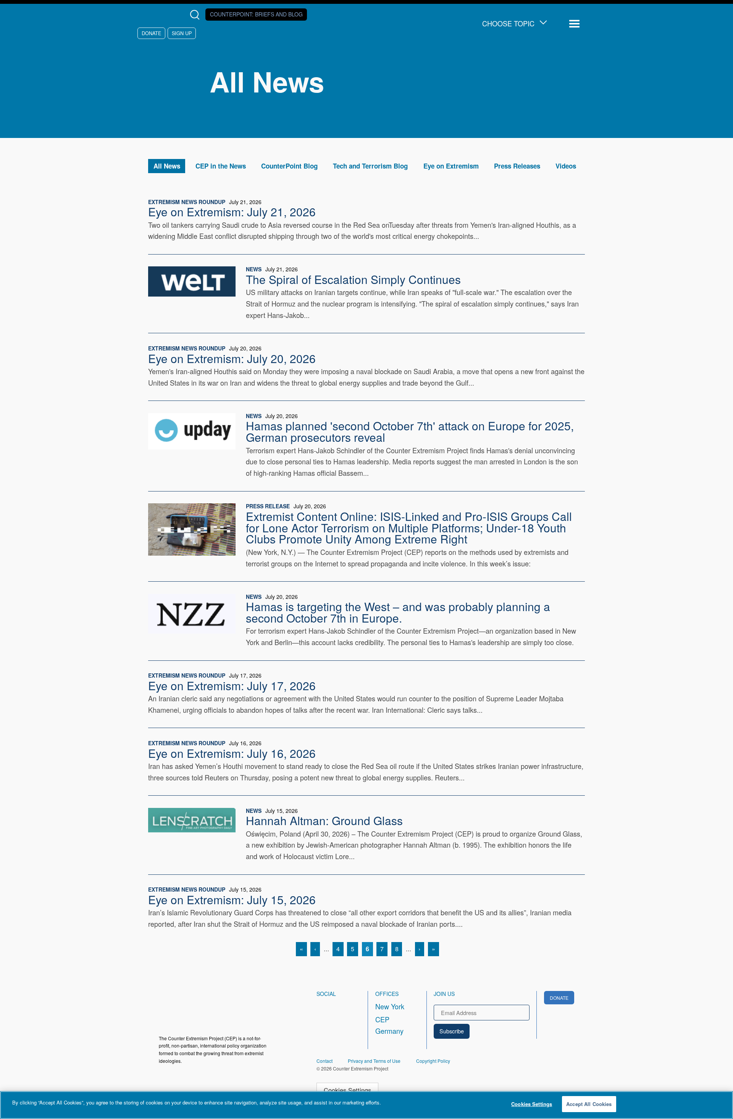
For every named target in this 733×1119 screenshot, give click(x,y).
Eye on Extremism (451, 165)
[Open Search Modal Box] (196, 15)
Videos (565, 165)
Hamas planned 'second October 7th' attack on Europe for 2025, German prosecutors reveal (410, 431)
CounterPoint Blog (289, 165)
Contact (324, 1060)
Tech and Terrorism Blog (370, 165)
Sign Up (182, 33)
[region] (366, 1105)
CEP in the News (220, 165)
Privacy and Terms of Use (374, 1060)
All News (166, 165)
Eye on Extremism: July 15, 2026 (232, 899)
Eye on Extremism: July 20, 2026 (232, 358)
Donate (151, 33)
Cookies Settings (347, 1090)
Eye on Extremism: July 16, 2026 (232, 753)
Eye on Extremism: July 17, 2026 (232, 685)
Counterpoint (256, 14)
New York (389, 1006)
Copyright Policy (433, 1060)
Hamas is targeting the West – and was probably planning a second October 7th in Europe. (398, 612)
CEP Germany (389, 1025)
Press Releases (517, 165)
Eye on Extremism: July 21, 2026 (232, 211)
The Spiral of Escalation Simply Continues (353, 279)
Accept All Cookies (589, 1104)
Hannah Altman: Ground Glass (324, 820)
